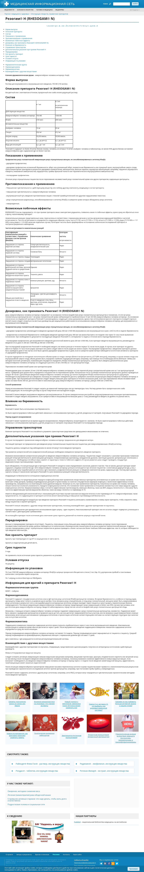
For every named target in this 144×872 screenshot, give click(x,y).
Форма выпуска (11, 29)
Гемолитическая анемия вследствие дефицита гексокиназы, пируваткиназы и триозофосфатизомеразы (125, 738)
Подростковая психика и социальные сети (26, 804)
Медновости (9, 10)
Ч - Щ (89, 26)
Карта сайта (77, 854)
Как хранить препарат (14, 54)
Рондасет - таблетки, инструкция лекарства (37, 770)
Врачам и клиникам (42, 854)
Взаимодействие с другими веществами (21, 71)
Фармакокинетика (12, 69)
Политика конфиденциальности (85, 863)
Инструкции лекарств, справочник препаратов (49, 14)
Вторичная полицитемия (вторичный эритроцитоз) (98, 736)
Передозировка (11, 52)
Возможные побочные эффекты (17, 40)
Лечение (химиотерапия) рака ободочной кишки (29, 795)
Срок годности (11, 56)
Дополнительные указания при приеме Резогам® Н (25, 49)
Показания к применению (15, 36)
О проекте (9, 854)
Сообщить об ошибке (81, 860)
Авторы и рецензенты (24, 854)
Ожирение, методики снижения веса (24, 791)
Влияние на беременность (15, 45)
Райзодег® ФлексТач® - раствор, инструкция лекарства (43, 763)
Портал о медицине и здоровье (16, 14)
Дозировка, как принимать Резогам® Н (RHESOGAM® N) (26, 43)
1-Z (47, 26)
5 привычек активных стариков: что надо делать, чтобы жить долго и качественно (37, 800)
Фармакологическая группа (16, 65)
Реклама (56, 854)
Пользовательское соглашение (84, 866)
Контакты (66, 854)
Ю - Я (95, 26)
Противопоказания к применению (18, 38)
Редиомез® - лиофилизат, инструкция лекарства (103, 763)
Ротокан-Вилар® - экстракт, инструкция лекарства (104, 770)
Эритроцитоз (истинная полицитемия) (71, 736)
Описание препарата (13, 32)
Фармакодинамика (12, 67)
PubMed (77, 822)
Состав (8, 34)
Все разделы (134, 10)
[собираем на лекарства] (38, 834)
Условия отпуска (11, 58)
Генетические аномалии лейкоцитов (44, 734)
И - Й (65, 26)
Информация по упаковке (15, 61)
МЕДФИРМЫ (59, 10)
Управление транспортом (15, 47)
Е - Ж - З (59, 26)
